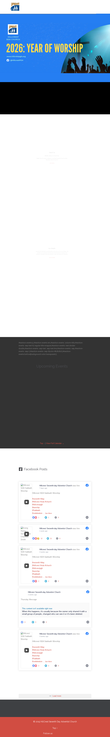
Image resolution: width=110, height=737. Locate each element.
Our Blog (52, 201)
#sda (42, 502)
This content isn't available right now (37, 608)
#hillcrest (36, 502)
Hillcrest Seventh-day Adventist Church (55, 486)
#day (42, 499)
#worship (36, 507)
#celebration (37, 513)
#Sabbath (36, 510)
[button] (77, 429)
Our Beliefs (52, 248)
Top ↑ (42, 443)
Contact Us (52, 294)
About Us (52, 152)
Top (54, 728)
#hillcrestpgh (37, 505)
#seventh (36, 499)
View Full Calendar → (55, 443)
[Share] (87, 517)
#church (48, 502)
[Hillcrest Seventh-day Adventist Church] (15, 7)
